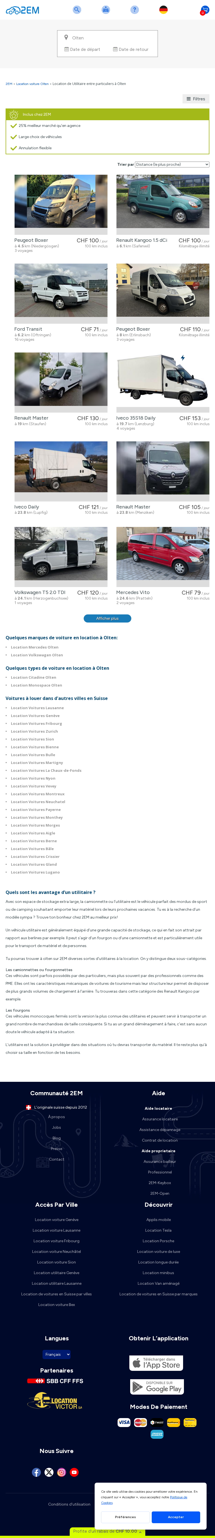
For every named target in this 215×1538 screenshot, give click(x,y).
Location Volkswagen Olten (37, 654)
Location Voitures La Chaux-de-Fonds (46, 770)
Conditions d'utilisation (69, 1504)
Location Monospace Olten (36, 685)
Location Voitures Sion (32, 739)
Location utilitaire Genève (56, 1272)
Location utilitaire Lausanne (56, 1283)
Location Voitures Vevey (33, 786)
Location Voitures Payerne (36, 809)
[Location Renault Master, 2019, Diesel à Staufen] (61, 382)
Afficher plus (107, 618)
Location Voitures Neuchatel (38, 801)
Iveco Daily (25, 507)
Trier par (125, 164)
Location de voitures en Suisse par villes (56, 1294)
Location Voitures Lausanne (37, 707)
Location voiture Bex (56, 1304)
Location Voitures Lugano (35, 872)
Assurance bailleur (160, 1161)
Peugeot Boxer (30, 240)
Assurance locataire (160, 1119)
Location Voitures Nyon (33, 778)
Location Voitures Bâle (32, 848)
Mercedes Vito (132, 592)
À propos (56, 1117)
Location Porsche (158, 1241)
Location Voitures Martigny (37, 762)
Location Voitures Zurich (34, 731)
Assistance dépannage (159, 1129)
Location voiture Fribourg (57, 1241)
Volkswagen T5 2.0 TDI (39, 592)
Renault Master (30, 418)
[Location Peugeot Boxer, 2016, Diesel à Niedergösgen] (61, 205)
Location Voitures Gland (34, 864)
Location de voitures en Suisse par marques (159, 1294)
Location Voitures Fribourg (36, 723)
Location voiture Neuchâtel (56, 1251)
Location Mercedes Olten (35, 647)
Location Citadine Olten (33, 677)
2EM (9, 84)
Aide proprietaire (159, 1151)
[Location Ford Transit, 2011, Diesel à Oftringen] (61, 294)
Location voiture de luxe (158, 1251)
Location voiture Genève (56, 1219)
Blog (57, 1138)
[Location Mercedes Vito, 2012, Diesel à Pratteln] (162, 557)
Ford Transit (27, 329)
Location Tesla (158, 1230)
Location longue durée (158, 1262)
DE (164, 13)
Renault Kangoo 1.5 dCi (140, 240)
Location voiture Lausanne (56, 1230)
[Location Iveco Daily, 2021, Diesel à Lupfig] (61, 471)
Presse (56, 1148)
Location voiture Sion (56, 1262)
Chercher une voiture (78, 13)
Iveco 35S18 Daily (134, 418)
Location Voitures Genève (35, 715)
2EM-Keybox (160, 1182)
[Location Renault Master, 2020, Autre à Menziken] (162, 471)
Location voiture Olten (32, 84)
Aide (135, 13)
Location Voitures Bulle (33, 754)
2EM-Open (159, 1193)
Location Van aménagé (158, 1283)
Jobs (56, 1127)
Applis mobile (158, 1219)
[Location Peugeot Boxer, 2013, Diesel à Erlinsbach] (162, 294)
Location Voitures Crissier (35, 856)
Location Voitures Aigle (33, 833)
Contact (56, 1159)
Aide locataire (158, 1108)
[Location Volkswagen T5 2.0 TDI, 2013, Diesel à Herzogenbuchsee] (61, 557)
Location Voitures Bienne (35, 746)
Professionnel (160, 1172)
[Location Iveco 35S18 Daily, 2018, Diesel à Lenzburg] (162, 382)
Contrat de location (160, 1140)
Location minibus (158, 1272)
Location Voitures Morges (35, 825)
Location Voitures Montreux (38, 793)
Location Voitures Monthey (37, 817)
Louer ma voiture (107, 13)
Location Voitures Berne (34, 840)
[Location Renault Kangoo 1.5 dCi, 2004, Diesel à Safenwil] (162, 205)
